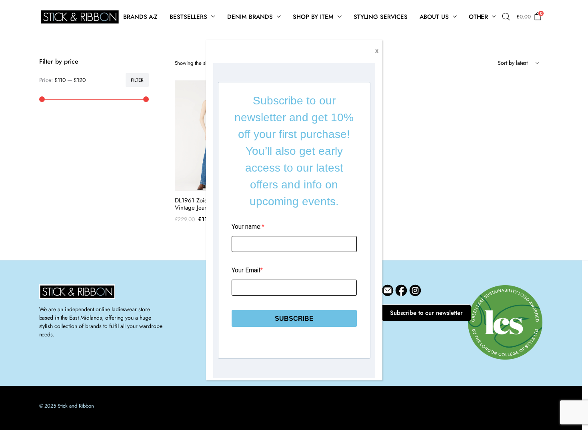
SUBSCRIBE (294, 318)
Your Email (246, 270)
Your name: (247, 226)
